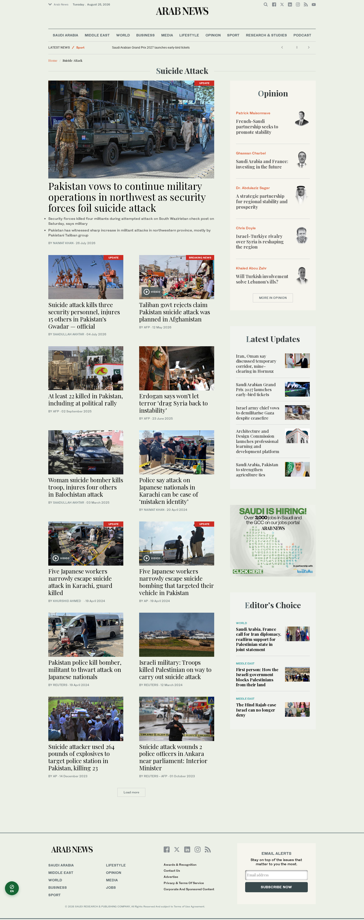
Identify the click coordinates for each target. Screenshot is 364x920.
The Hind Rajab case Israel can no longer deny (256, 710)
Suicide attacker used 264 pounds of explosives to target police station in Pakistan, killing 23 (81, 757)
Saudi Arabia (65, 35)
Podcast (302, 35)
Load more (131, 792)
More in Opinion (273, 298)
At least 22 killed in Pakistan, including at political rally (85, 399)
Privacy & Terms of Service (184, 883)
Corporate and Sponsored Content (189, 889)
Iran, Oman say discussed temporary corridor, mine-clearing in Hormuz (256, 363)
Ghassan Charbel (251, 153)
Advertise (171, 877)
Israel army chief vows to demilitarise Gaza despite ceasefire (257, 413)
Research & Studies (266, 35)
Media (167, 35)
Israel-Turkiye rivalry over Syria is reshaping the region (260, 241)
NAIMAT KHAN (63, 243)
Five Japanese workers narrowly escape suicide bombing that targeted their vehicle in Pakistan (176, 581)
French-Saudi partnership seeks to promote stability (257, 126)
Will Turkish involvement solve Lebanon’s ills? (262, 279)
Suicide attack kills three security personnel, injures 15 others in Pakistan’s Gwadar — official (84, 315)
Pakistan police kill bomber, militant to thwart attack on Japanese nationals (84, 669)
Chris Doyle (246, 228)
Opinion (213, 35)
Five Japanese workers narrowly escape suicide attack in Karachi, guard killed (80, 581)
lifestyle (116, 865)
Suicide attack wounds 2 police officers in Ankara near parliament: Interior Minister (173, 757)
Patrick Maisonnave (253, 113)
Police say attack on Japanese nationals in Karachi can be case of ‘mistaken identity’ (168, 490)
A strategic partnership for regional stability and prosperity (261, 201)
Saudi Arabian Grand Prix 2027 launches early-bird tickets (151, 47)
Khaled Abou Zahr (251, 268)
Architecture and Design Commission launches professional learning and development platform (257, 441)
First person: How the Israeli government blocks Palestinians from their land (257, 677)
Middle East (97, 35)
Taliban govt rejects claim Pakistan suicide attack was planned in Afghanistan (174, 312)
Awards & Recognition (180, 864)
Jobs (111, 887)
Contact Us (172, 870)
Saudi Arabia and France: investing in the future (262, 164)
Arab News (61, 4)
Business (145, 35)
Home (52, 60)
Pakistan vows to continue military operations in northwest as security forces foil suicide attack (127, 196)
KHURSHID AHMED (68, 601)
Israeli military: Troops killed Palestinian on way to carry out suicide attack (175, 669)
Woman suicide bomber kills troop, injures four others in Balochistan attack (85, 487)
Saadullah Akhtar (68, 334)
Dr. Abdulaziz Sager (253, 188)
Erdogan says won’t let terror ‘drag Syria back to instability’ (173, 403)
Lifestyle (189, 35)
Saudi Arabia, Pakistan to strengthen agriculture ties (257, 469)
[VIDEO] (176, 276)
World (123, 35)
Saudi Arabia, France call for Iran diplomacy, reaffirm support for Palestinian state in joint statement (258, 639)
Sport (233, 35)
